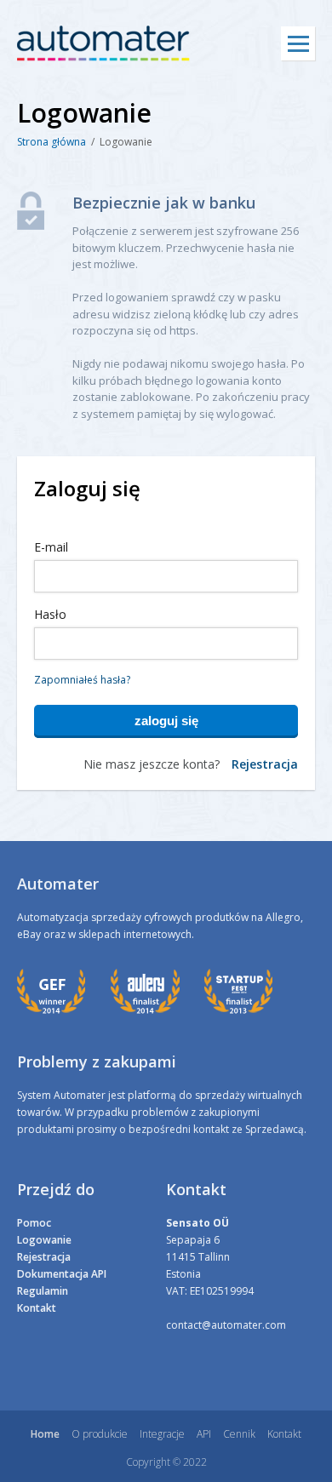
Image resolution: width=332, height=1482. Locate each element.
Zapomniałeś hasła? (82, 679)
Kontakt (36, 1308)
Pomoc (34, 1223)
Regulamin (42, 1291)
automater (103, 43)
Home (45, 1434)
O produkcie (100, 1434)
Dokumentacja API (61, 1274)
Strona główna (51, 141)
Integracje (162, 1434)
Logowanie (44, 1240)
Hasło (50, 614)
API (204, 1434)
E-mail (51, 547)
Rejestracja (265, 764)
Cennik (239, 1434)
